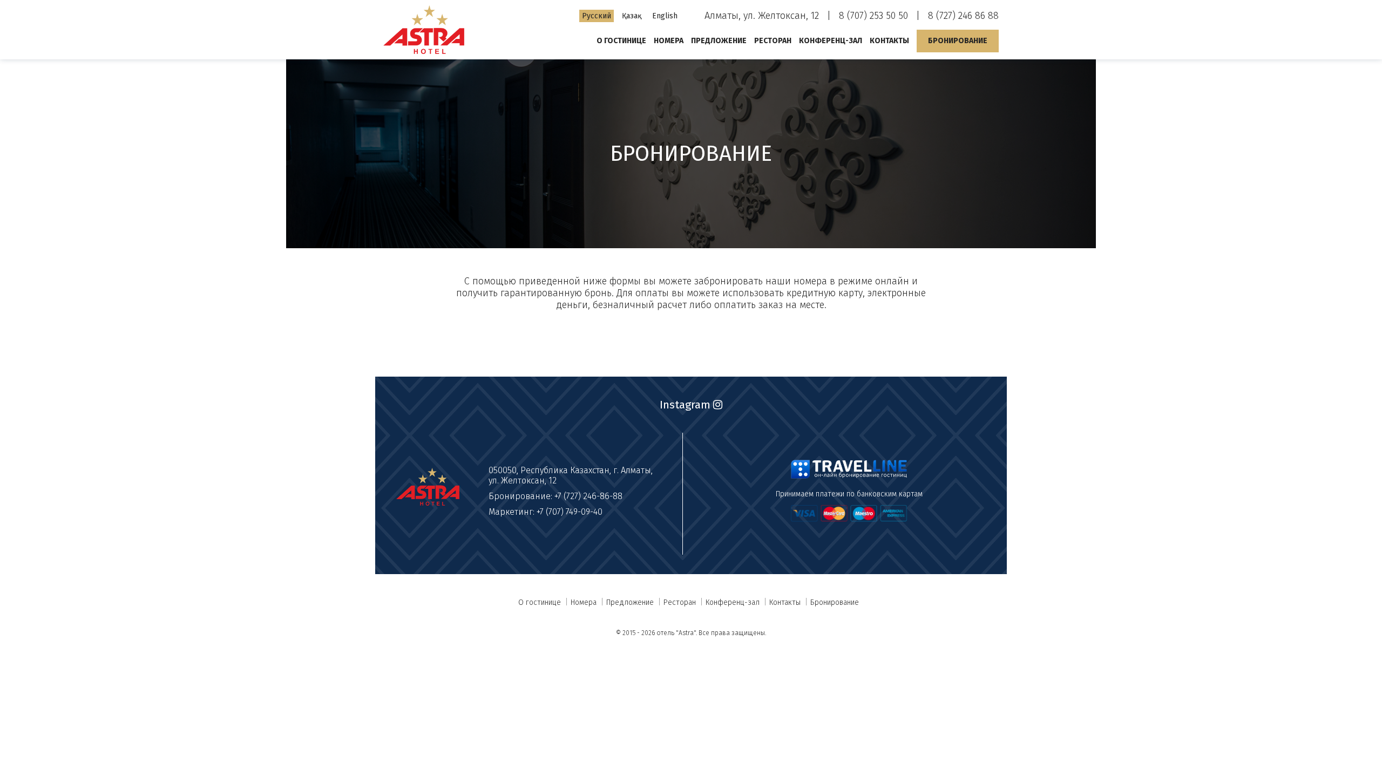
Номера (668, 40)
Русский (596, 16)
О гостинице (621, 40)
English (665, 16)
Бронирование (957, 40)
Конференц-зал (830, 40)
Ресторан (772, 40)
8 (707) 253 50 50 (873, 16)
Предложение (719, 40)
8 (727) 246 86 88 (963, 16)
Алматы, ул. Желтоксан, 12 (761, 16)
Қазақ (631, 16)
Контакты (889, 40)
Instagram (686, 404)
